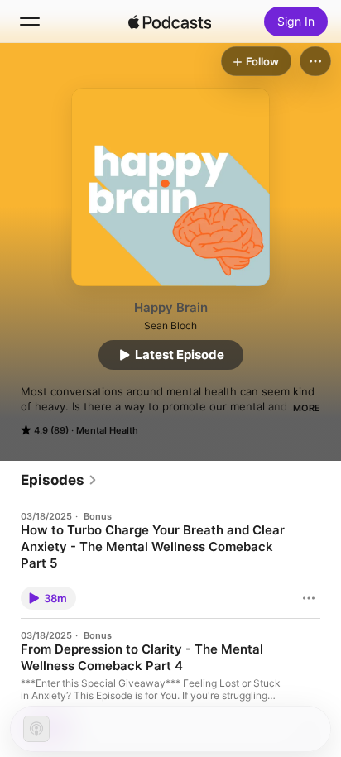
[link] (59, 480)
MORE (306, 408)
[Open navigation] (30, 21)
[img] (169, 21)
